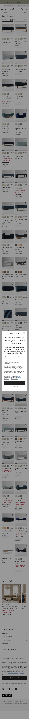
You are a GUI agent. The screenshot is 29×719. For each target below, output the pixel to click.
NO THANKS (14, 386)
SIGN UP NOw (14, 383)
